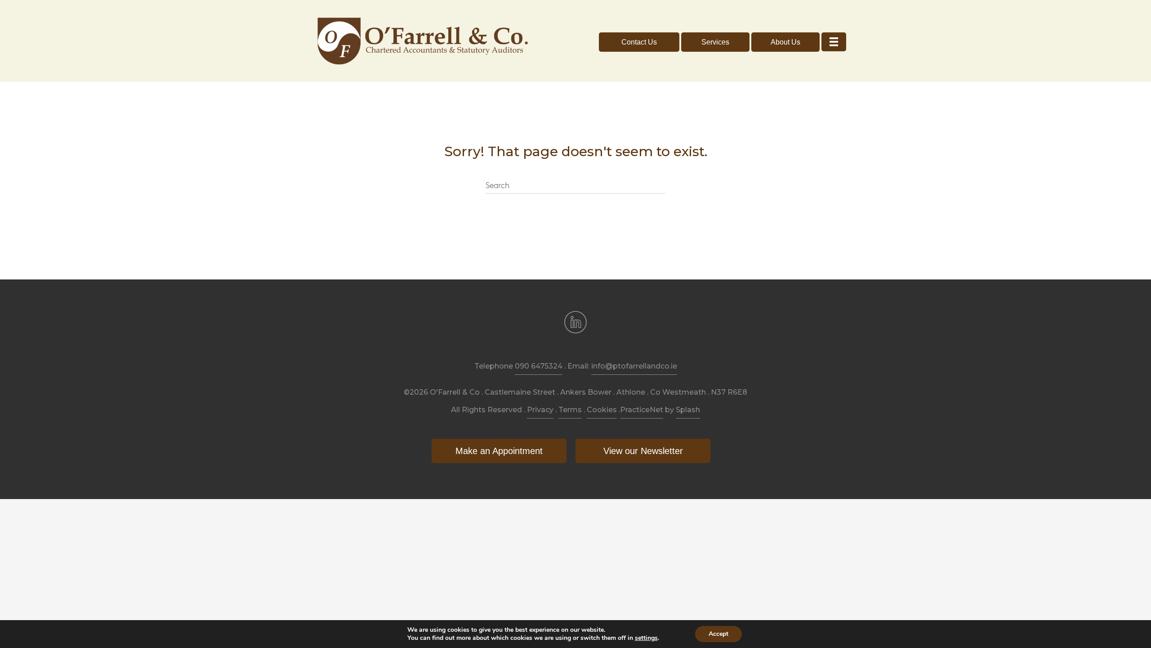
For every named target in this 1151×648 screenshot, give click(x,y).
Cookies (602, 409)
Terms (570, 409)
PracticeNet (641, 409)
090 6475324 (538, 366)
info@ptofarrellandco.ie (634, 366)
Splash (688, 409)
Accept (718, 634)
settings (646, 638)
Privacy (540, 409)
